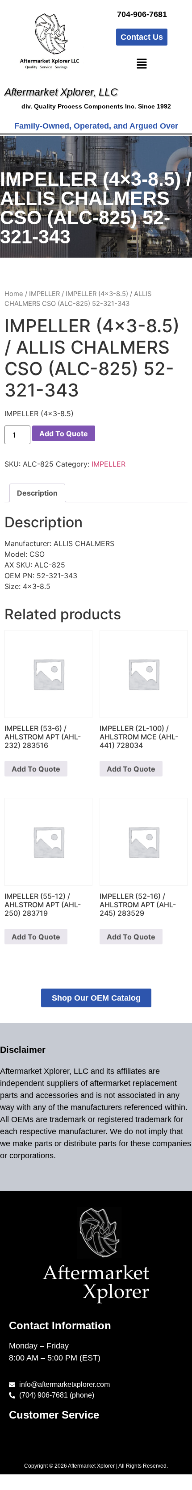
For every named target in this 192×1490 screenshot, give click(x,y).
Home (13, 294)
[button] (141, 64)
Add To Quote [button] (36, 768)
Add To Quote (63, 433)
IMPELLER (44, 294)
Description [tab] (37, 492)
